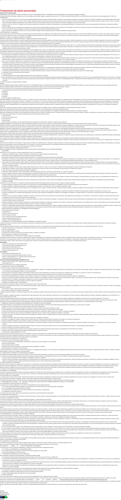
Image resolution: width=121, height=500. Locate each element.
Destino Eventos (52, 3)
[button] (60, 7)
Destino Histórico (60, 3)
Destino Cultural (67, 3)
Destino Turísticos (45, 3)
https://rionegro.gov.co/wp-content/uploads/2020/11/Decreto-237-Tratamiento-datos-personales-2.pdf (84, 479)
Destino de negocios (76, 3)
